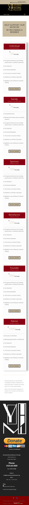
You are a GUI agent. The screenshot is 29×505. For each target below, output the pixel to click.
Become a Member (14, 89)
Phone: (12, 463)
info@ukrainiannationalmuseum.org (11, 475)
